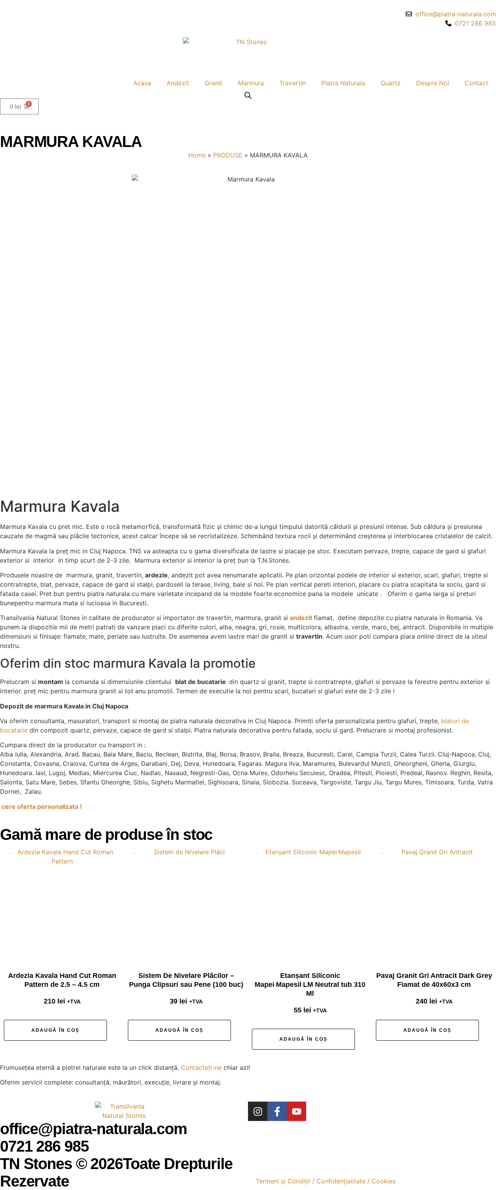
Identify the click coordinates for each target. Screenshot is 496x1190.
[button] (55, 1030)
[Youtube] (296, 1111)
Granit (213, 83)
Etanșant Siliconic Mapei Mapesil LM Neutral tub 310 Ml (310, 984)
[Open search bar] (248, 95)
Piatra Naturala (343, 83)
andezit (302, 618)
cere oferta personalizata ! (42, 806)
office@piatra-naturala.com (93, 1128)
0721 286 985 (44, 1146)
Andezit (178, 83)
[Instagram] (257, 1111)
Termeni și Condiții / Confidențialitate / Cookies (326, 1181)
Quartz (391, 83)
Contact (476, 83)
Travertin (292, 83)
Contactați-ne (201, 1067)
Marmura (251, 83)
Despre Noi (432, 83)
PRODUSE (228, 155)
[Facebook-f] (277, 1111)
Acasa (142, 83)
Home (197, 155)
